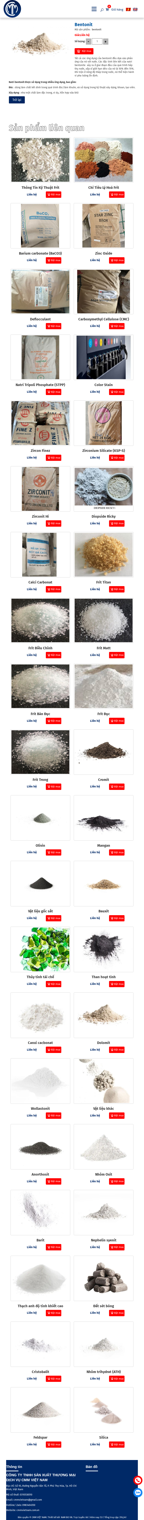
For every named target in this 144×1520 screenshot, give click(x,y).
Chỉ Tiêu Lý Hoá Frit (103, 187)
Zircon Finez (40, 451)
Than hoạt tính (104, 977)
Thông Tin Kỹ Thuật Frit (40, 187)
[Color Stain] (103, 357)
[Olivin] (40, 818)
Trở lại (16, 100)
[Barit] (40, 1212)
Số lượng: (80, 41)
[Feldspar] (40, 1410)
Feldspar (40, 1437)
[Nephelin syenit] (103, 1212)
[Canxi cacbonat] (40, 1015)
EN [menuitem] (135, 9)
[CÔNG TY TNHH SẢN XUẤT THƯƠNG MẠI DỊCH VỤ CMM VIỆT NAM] (21, 9)
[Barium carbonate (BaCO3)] (40, 226)
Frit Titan (103, 582)
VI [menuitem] (128, 9)
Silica (103, 1437)
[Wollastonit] (40, 1081)
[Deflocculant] (40, 291)
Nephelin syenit (103, 1240)
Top (138, 1506)
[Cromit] (103, 752)
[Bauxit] (103, 883)
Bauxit (104, 911)
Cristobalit (40, 1372)
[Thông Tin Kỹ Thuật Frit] (40, 160)
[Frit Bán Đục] (40, 686)
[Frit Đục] (103, 686)
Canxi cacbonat (40, 1043)
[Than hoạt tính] (103, 949)
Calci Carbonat (40, 582)
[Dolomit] (103, 1015)
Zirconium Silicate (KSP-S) (103, 451)
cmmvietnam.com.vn (27, 1510)
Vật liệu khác (103, 1108)
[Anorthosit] (40, 1147)
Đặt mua (86, 51)
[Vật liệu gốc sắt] (40, 883)
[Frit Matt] (103, 620)
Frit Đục (103, 714)
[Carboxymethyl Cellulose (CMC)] (103, 291)
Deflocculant (40, 319)
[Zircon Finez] (40, 423)
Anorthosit (40, 1174)
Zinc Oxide (103, 253)
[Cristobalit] (40, 1344)
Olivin (40, 845)
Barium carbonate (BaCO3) (40, 253)
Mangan (103, 845)
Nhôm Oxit (103, 1174)
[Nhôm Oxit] (103, 1147)
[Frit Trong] (40, 752)
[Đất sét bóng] (103, 1278)
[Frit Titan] (103, 554)
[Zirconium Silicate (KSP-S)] (103, 423)
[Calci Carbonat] (40, 554)
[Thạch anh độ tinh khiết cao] (40, 1278)
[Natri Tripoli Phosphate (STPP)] (40, 357)
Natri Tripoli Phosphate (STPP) (40, 385)
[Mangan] (103, 818)
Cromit (103, 780)
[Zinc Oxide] (103, 226)
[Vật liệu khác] (103, 1081)
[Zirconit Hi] (40, 489)
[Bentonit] (40, 44)
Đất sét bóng (103, 1306)
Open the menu (94, 9)
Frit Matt (104, 648)
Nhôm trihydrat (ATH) (104, 1372)
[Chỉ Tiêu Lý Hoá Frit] (103, 160)
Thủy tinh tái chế (40, 977)
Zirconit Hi (40, 516)
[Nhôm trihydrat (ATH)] (103, 1344)
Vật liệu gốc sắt (40, 911)
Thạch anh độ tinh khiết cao (40, 1306)
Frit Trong (40, 780)
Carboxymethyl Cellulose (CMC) (103, 319)
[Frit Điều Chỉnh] (40, 620)
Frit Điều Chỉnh (40, 648)
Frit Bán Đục (40, 714)
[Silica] (103, 1410)
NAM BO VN (66, 1517)
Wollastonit (40, 1108)
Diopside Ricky (104, 516)
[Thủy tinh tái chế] (40, 949)
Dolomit (103, 1043)
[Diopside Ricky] (103, 489)
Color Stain (103, 385)
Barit (40, 1240)
